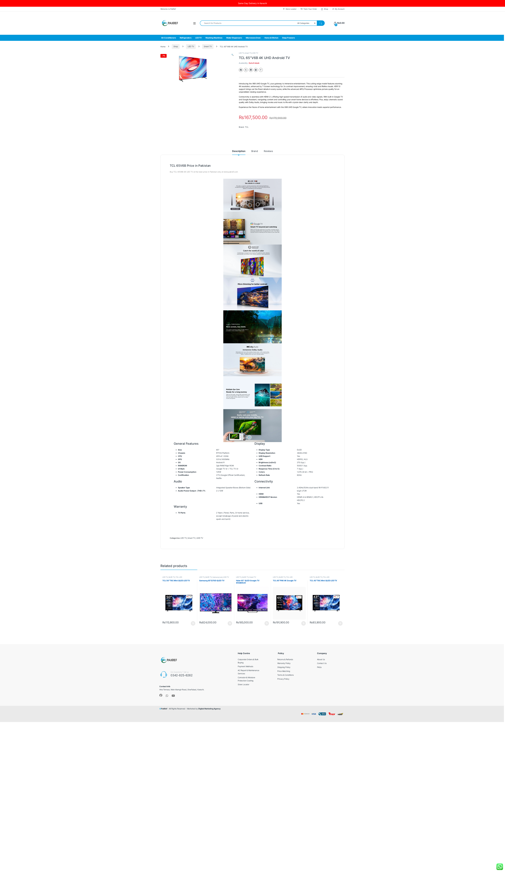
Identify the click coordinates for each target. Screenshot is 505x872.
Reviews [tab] (268, 151)
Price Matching (283, 671)
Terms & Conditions (285, 675)
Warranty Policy (284, 663)
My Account (340, 9)
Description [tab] (238, 151)
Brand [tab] (254, 151)
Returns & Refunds (285, 659)
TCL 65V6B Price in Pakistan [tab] (190, 165)
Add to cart (193, 623)
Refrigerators (185, 38)
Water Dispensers (234, 38)
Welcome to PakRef (168, 9)
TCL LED (179, 577)
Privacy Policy (283, 679)
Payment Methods (245, 666)
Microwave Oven (253, 38)
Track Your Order (310, 9)
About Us (321, 659)
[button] (232, 54)
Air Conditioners (168, 38)
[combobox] (248, 23)
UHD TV (255, 53)
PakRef (164, 709)
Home (162, 46)
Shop (326, 9)
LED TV (198, 38)
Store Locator (291, 9)
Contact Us (322, 663)
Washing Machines (213, 38)
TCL (247, 127)
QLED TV (171, 577)
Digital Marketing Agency (209, 709)
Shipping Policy (283, 667)
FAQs (319, 667)
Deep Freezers (288, 38)
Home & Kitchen (271, 38)
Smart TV (208, 46)
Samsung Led (217, 577)
